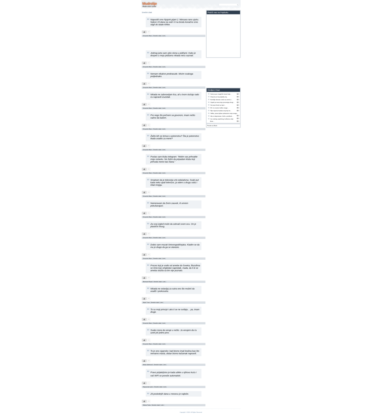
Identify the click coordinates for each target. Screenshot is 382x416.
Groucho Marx (147, 36)
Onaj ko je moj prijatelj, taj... (219, 97)
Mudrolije (149, 3)
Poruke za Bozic (212, 125)
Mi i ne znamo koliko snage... (219, 108)
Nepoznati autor (148, 387)
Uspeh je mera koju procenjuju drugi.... (222, 102)
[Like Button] (144, 31)
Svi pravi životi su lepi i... (218, 105)
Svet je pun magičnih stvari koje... (220, 94)
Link (163, 36)
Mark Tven (146, 302)
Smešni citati (157, 36)
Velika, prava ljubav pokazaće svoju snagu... (224, 113)
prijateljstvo (162, 372)
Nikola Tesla (147, 405)
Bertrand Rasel (147, 281)
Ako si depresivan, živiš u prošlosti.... (221, 116)
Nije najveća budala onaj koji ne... (220, 110)
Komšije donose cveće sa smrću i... (221, 99)
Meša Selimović (148, 364)
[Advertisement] (174, 42)
